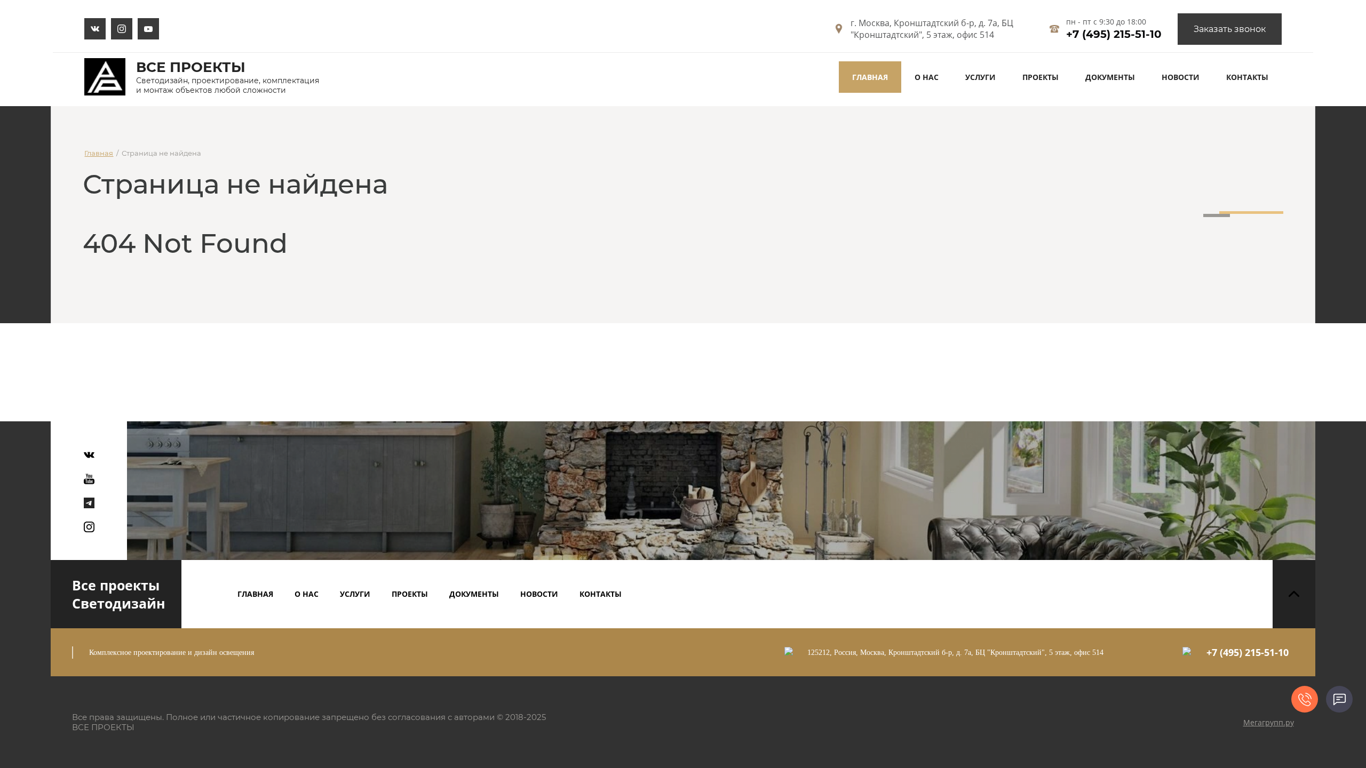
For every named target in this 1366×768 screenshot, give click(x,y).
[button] (1230, 29)
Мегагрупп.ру (1268, 722)
